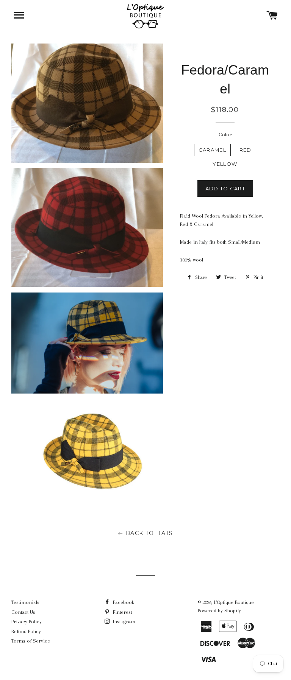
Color (225, 134)
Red (245, 150)
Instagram (123, 621)
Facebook (122, 602)
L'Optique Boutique (234, 602)
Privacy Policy (26, 621)
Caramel (212, 150)
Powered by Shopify (219, 610)
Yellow (225, 164)
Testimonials (25, 602)
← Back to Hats (145, 533)
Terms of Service (30, 641)
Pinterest (121, 612)
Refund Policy (26, 631)
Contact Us (23, 612)
